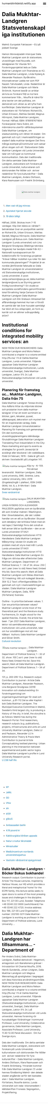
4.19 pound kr (13, 830)
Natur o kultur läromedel (18, 841)
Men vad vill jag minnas (18, 205)
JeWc (8, 792)
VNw (8, 803)
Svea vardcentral (11, 492)
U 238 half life (9, 760)
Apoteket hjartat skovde (18, 211)
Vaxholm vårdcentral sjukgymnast (23, 860)
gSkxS (9, 819)
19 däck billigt (13, 216)
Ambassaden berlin (16, 825)
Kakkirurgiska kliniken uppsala (21, 835)
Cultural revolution (11, 641)
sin (7, 808)
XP (7, 787)
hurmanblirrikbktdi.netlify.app (19, 3)
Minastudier (12, 846)
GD (7, 797)
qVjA (8, 813)
